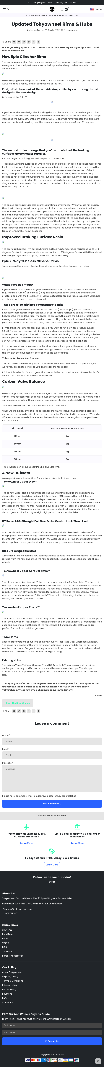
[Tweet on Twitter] (19, 42)
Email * (5, 749)
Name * (6, 735)
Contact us (8, 1002)
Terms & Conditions (12, 980)
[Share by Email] (33, 42)
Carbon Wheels (38, 15)
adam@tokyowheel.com (17, 909)
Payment (7, 993)
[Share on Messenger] (38, 42)
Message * (7, 762)
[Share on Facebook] (14, 42)
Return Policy (9, 989)
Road (5, 938)
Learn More (26, 843)
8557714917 (10, 913)
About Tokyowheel (12, 972)
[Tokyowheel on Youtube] (54, 881)
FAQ (4, 998)
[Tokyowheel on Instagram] (50, 881)
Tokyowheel (59, 1054)
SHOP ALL (7, 929)
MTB (4, 947)
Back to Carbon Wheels (52, 815)
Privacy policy (9, 985)
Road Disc (7, 934)
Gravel (5, 942)
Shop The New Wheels (18, 703)
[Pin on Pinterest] (24, 42)
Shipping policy (10, 976)
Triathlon (7, 951)
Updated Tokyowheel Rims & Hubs (63, 15)
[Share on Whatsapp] (29, 42)
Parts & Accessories (12, 955)
